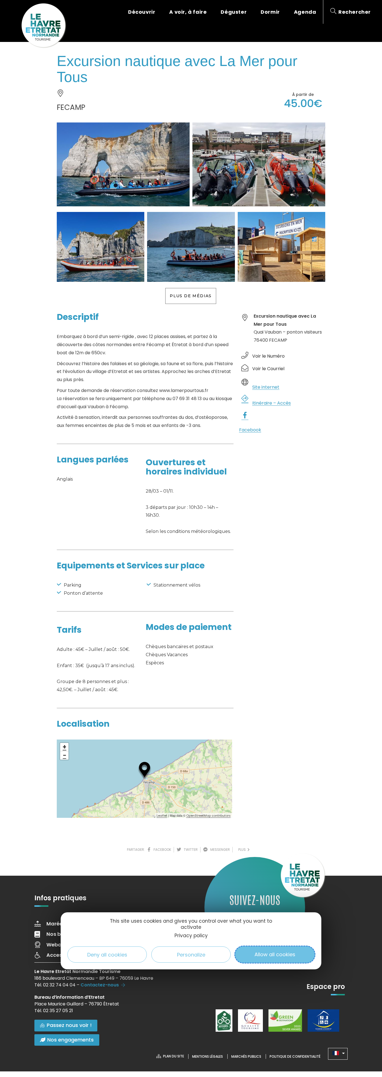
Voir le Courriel (268, 368)
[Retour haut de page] (367, 1042)
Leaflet (162, 815)
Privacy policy (191, 935)
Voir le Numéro (268, 356)
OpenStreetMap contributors (208, 815)
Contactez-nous (100, 985)
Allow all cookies (274, 954)
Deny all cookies (107, 954)
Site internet (265, 387)
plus (242, 849)
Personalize (191, 954)
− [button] (64, 755)
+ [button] (64, 747)
